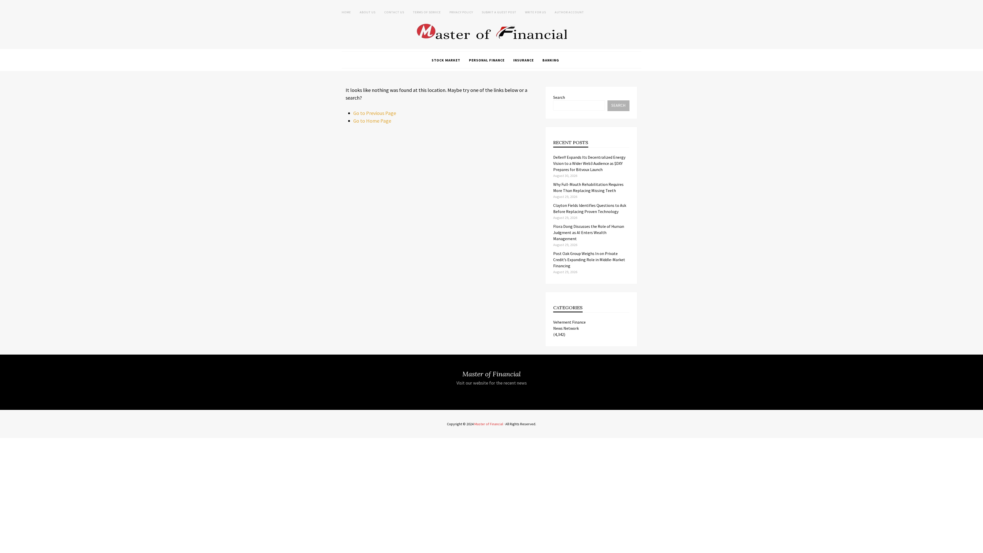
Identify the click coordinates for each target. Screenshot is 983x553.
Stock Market (446, 60)
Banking (550, 60)
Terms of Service (427, 12)
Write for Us (535, 12)
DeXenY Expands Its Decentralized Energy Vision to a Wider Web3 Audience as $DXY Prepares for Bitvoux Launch (589, 163)
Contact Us (394, 12)
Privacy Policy (461, 12)
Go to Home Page (372, 121)
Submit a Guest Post (499, 12)
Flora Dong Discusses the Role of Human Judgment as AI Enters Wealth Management (588, 232)
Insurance (523, 60)
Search (559, 97)
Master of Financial (488, 424)
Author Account (569, 12)
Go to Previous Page (374, 113)
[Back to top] (978, 548)
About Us (368, 12)
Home (346, 12)
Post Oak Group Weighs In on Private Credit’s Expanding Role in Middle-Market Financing (589, 259)
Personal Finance (487, 60)
